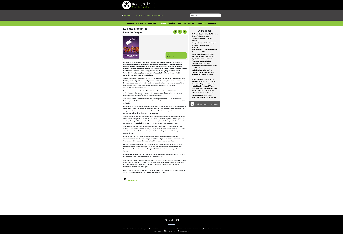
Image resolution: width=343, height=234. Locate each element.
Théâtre (162, 23)
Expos (191, 23)
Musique (152, 23)
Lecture (182, 23)
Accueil (131, 23)
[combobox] (205, 15)
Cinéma (172, 23)
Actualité (141, 23)
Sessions (212, 23)
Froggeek (201, 23)
